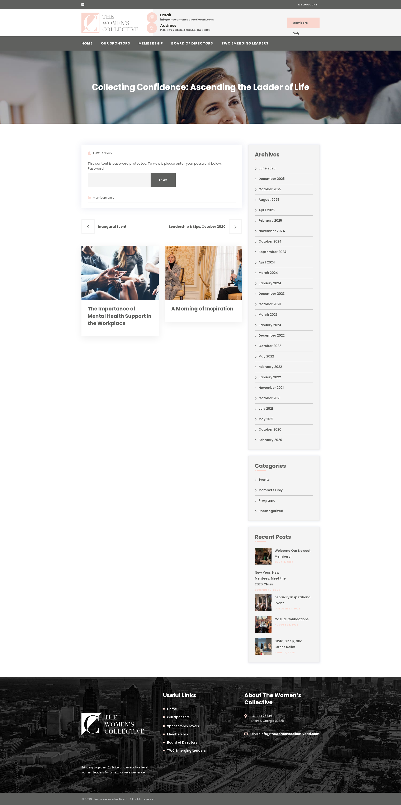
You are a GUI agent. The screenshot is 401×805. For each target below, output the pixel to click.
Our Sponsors (115, 43)
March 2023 (268, 314)
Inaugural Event (112, 226)
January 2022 (270, 377)
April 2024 (267, 262)
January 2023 (270, 325)
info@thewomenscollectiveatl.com (187, 20)
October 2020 (270, 429)
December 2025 (272, 179)
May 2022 (266, 356)
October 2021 (269, 398)
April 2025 (267, 210)
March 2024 (268, 273)
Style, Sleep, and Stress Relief (288, 644)
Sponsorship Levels (183, 726)
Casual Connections (292, 619)
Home (87, 43)
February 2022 (270, 367)
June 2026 (267, 168)
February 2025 (270, 220)
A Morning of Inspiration (202, 308)
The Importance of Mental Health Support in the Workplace (120, 316)
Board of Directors (192, 43)
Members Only (300, 24)
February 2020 (270, 440)
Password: (96, 168)
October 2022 (270, 346)
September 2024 (273, 252)
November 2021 (271, 387)
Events (264, 479)
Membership (150, 43)
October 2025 (270, 189)
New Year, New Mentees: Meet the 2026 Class (270, 578)
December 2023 (272, 293)
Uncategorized (271, 511)
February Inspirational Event (293, 600)
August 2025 (269, 199)
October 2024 (270, 241)
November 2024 (272, 231)
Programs (267, 500)
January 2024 (270, 283)
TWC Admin (102, 153)
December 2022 (272, 335)
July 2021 (266, 408)
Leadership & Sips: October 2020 (197, 226)
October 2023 (270, 304)
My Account (307, 4)
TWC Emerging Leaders (244, 43)
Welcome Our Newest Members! (293, 553)
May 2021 (266, 419)
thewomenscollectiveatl (110, 799)
